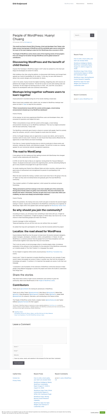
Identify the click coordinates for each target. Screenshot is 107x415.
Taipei (25, 104)
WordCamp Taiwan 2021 (59, 205)
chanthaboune (51, 300)
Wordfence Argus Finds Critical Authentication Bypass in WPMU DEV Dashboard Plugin (83, 73)
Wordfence (90, 3)
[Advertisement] (53, 18)
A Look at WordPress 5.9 (85, 99)
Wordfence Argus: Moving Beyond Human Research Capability (41, 398)
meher (15, 294)
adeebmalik (17, 296)
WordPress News (69, 3)
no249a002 (25, 289)
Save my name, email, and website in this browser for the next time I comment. (37, 358)
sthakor (52, 294)
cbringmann (34, 294)
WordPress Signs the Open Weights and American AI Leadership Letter (82, 83)
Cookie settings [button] (95, 412)
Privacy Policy (17, 380)
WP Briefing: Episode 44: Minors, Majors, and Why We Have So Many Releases (33, 313)
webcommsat (33, 292)
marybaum (50, 292)
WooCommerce (80, 3)
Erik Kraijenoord (20, 4)
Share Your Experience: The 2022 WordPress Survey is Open (29, 315)
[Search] (92, 35)
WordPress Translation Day (54, 252)
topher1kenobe (23, 302)
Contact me (16, 378)
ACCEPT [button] (102, 412)
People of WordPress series (47, 280)
